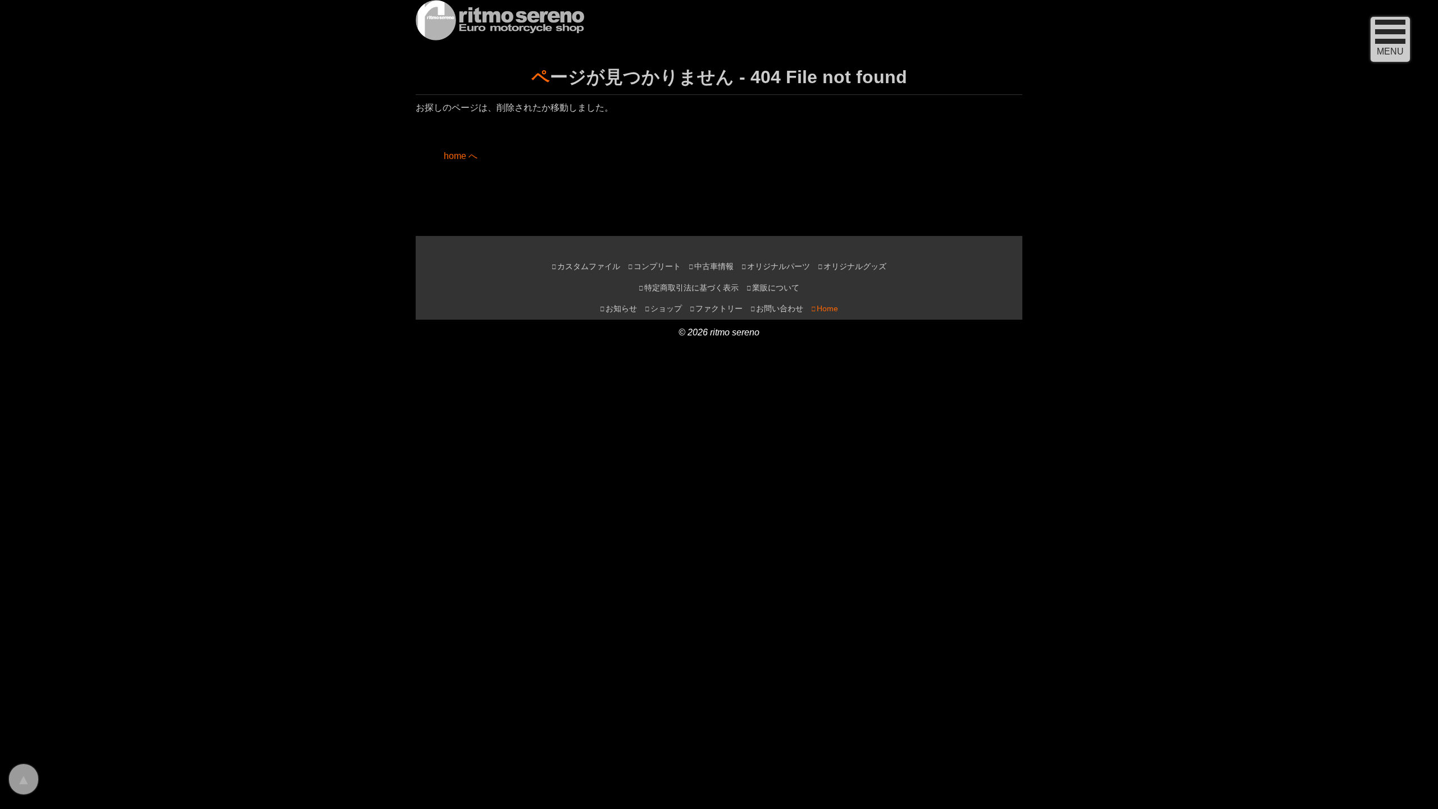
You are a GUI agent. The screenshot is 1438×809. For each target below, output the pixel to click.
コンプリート (657, 266)
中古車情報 (714, 266)
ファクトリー (719, 308)
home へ (460, 156)
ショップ (666, 308)
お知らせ (621, 308)
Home (827, 308)
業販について (775, 288)
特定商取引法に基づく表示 (691, 288)
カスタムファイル (588, 266)
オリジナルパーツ (778, 266)
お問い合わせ (779, 308)
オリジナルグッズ (854, 266)
